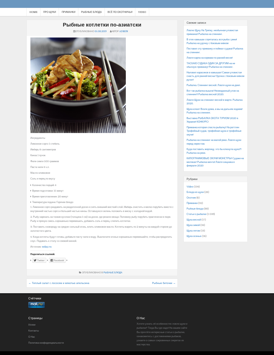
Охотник (191, 197)
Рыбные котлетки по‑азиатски (102, 25)
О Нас (31, 336)
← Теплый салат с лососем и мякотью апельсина (59, 283)
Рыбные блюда (91, 12)
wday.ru (46, 246)
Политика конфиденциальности (46, 342)
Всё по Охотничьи (120, 12)
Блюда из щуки (195, 192)
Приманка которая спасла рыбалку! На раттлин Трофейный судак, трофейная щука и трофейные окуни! (214, 131)
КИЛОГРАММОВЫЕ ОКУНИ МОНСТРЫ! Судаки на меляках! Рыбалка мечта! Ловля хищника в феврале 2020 (215, 162)
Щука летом (193, 230)
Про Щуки (49, 12)
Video (142, 12)
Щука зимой (193, 225)
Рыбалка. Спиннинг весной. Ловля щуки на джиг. (214, 85)
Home (33, 12)
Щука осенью (194, 236)
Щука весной (194, 219)
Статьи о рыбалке (196, 214)
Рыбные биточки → (164, 283)
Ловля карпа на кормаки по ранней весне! (210, 57)
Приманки (68, 12)
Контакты (33, 330)
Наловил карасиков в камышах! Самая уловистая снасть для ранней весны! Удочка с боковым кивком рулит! (215, 76)
